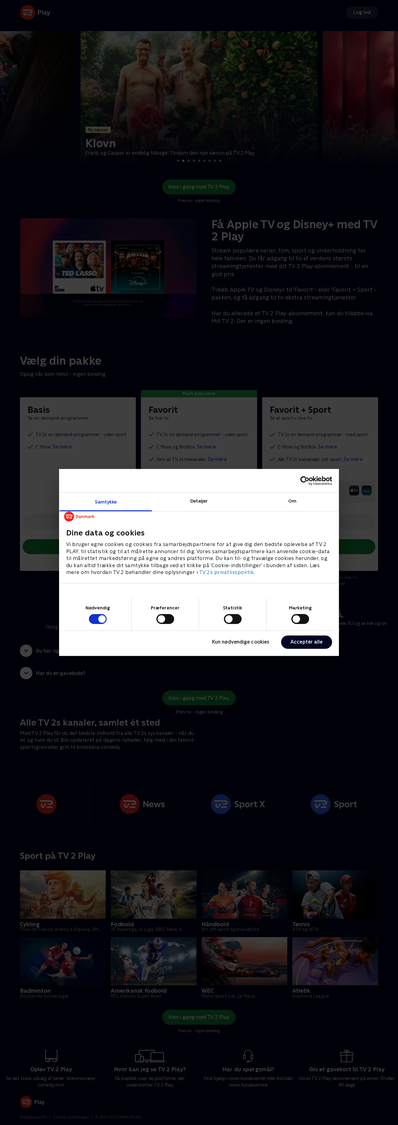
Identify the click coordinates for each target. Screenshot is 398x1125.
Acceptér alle (306, 642)
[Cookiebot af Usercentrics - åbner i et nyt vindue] (305, 480)
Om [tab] (292, 500)
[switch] (165, 619)
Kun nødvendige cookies (240, 642)
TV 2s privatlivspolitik (226, 572)
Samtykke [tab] (106, 501)
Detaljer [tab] (199, 500)
